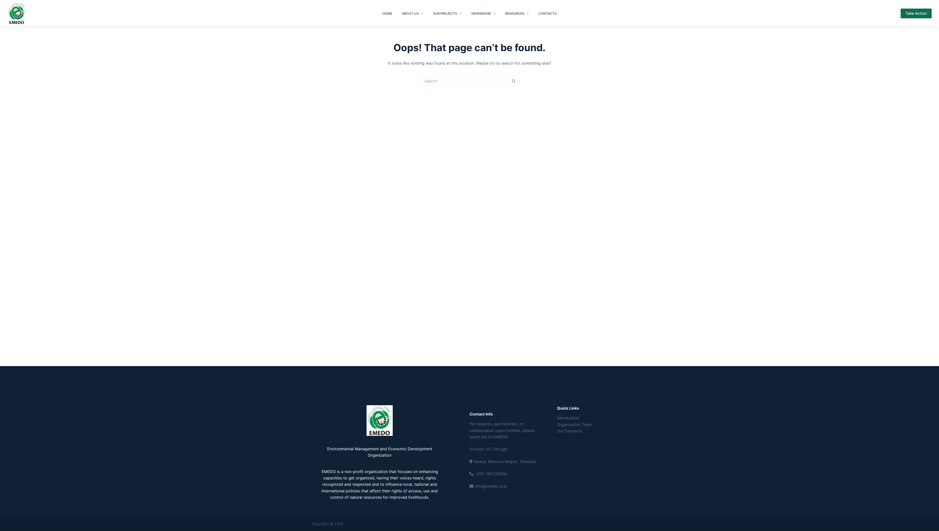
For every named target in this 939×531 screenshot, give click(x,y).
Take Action (916, 13)
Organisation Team (574, 424)
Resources (514, 13)
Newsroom (481, 13)
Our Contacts (569, 430)
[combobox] (465, 81)
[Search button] (513, 81)
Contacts (547, 13)
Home (387, 13)
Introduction (568, 418)
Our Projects (445, 13)
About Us (410, 13)
